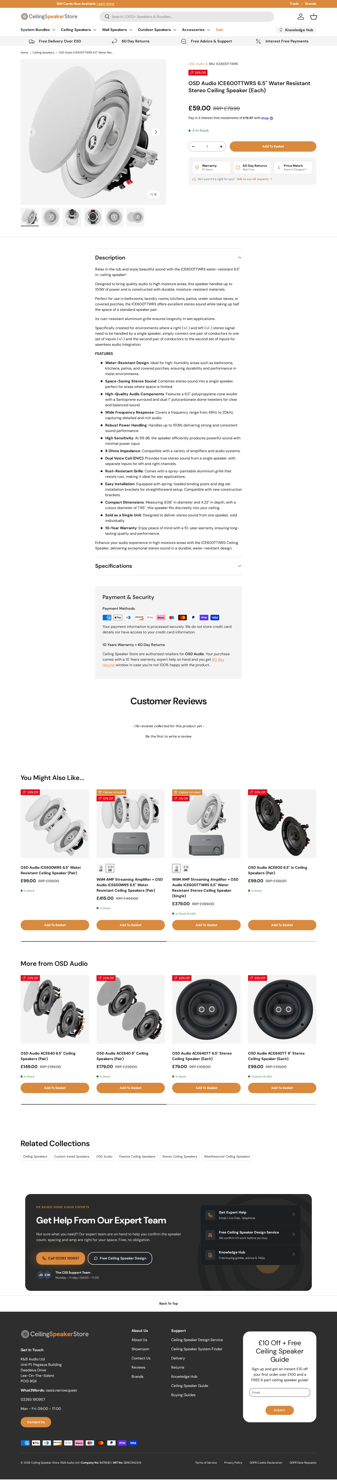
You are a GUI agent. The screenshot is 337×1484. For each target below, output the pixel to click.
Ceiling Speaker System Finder (196, 1349)
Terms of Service (206, 1463)
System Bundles (35, 29)
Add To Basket (273, 146)
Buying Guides (183, 1394)
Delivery (178, 1358)
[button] (314, 16)
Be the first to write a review (168, 736)
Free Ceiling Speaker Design (123, 1258)
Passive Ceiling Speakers (137, 1156)
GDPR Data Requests (303, 1463)
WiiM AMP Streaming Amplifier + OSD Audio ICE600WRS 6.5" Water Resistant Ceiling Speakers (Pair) (130, 885)
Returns (177, 1367)
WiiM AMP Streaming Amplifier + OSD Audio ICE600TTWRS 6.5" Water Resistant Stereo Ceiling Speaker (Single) (205, 887)
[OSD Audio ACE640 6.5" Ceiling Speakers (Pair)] (55, 1009)
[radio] (101, 868)
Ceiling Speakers (76, 29)
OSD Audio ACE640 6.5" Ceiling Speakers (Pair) (48, 1056)
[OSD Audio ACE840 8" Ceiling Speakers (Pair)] (131, 1009)
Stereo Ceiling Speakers (179, 1156)
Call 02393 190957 (63, 1258)
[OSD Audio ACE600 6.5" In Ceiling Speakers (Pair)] (282, 823)
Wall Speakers (114, 29)
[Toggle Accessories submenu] (208, 30)
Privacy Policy (233, 1463)
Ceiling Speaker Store (45, 1463)
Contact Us (36, 1422)
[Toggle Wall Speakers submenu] (130, 30)
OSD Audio (196, 64)
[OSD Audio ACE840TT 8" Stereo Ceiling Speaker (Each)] (282, 1009)
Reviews (138, 1367)
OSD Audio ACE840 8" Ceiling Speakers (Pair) (123, 1056)
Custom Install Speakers (71, 1156)
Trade (294, 4)
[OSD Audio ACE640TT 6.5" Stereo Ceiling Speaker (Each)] (206, 1009)
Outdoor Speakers (154, 29)
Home (24, 52)
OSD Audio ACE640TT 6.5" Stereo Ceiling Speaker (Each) (202, 1056)
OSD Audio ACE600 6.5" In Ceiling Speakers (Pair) (277, 870)
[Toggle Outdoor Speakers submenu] (174, 30)
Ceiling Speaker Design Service (197, 1339)
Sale (219, 29)
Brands (310, 4)
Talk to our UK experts (252, 179)
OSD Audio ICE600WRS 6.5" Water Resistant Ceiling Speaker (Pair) (51, 870)
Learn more (72, 4)
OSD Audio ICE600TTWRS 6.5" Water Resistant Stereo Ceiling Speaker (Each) (86, 52)
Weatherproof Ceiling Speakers (227, 1156)
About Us (139, 1339)
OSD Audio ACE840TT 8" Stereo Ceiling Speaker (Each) (276, 1056)
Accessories (193, 29)
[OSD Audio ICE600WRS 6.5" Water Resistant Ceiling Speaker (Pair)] (55, 823)
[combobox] (186, 16)
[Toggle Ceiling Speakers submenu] (94, 30)
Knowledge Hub (184, 1376)
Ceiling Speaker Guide (189, 1385)
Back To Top (168, 1303)
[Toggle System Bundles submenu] (53, 30)
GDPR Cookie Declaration (266, 1463)
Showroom (140, 1349)
